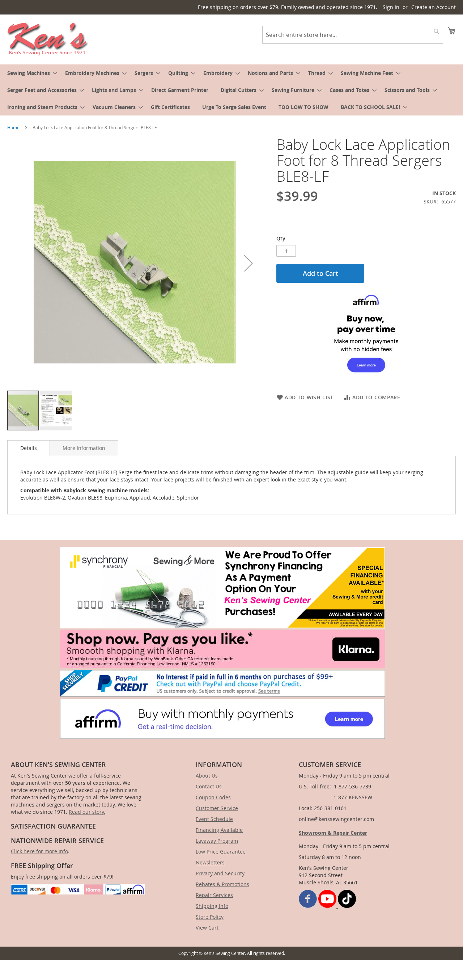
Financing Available (219, 829)
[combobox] (352, 35)
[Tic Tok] (347, 906)
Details (28, 448)
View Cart (207, 927)
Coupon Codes (213, 797)
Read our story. (87, 811)
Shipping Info (212, 905)
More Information (84, 448)
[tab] (28, 448)
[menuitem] (30, 72)
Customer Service (217, 808)
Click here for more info (39, 851)
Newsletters (210, 862)
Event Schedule (214, 819)
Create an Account (433, 7)
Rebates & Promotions (222, 884)
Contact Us (209, 786)
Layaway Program (217, 840)
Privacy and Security (220, 873)
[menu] (231, 89)
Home (13, 127)
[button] (248, 263)
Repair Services (214, 895)
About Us (207, 775)
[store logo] (48, 39)
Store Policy (210, 916)
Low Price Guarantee (221, 851)
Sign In (391, 7)
